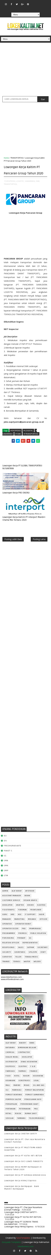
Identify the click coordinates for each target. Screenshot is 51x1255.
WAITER (27, 961)
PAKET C (8, 850)
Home (6, 158)
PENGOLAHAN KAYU (33, 1099)
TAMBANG (21, 1118)
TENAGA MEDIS (31, 957)
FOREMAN (22, 910)
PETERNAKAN (25, 1109)
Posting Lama (39, 539)
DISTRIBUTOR (11, 1062)
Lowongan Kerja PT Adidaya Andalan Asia (25, 1175)
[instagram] (6, 4)
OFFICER (43, 919)
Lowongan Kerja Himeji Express (20, 1181)
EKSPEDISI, (11, 181)
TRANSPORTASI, (10, 184)
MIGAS (27, 1085)
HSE (20, 914)
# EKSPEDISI (15, 430)
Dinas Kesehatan (29, 1062)
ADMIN (5, 891)
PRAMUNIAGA (35, 929)
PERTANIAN (11, 1109)
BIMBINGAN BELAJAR (27, 1048)
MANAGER (6, 919)
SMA (6, 860)
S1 (5, 855)
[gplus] (22, 4)
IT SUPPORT (30, 914)
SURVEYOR (7, 957)
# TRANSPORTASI (31, 434)
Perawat (21, 938)
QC (30, 938)
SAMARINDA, (30, 181)
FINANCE (34, 1071)
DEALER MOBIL (12, 1057)
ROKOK (18, 1113)
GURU (4, 914)
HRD (12, 914)
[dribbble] (39, 3)
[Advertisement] (25, 70)
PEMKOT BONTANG (14, 1095)
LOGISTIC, (20, 181)
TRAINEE (6, 961)
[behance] (22, 8)
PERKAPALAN (11, 1104)
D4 (5, 840)
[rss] (44, 3)
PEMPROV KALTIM (13, 1099)
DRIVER (30, 905)
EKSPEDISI (10, 1066)
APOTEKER (29, 891)
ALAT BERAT (17, 891)
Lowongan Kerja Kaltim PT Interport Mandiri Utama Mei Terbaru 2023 (23, 518)
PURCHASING (8, 938)
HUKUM (26, 1076)
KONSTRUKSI (24, 1080)
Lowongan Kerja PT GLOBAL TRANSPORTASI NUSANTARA (22, 467)
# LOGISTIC (28, 430)
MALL (8, 1085)
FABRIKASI (10, 1071)
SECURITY (6, 952)
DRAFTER (20, 905)
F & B (32, 1066)
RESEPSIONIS (8, 947)
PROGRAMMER (8, 933)
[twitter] (17, 4)
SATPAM (30, 947)
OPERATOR (7, 924)
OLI (7, 1090)
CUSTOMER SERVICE (11, 900)
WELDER (37, 961)
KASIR (41, 914)
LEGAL (36, 1080)
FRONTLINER (35, 910)
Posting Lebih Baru (13, 539)
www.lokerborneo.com (11, 977)
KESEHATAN (38, 1076)
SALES (21, 947)
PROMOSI (22, 933)
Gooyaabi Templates (11, 1242)
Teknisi (16, 961)
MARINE (17, 1085)
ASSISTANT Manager (11, 896)
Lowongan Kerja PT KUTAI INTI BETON (23, 1156)
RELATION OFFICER (10, 943)
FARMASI (22, 1071)
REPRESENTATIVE (30, 943)
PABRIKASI (17, 1090)
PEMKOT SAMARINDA (35, 1095)
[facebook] (11, 4)
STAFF (43, 952)
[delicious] (28, 8)
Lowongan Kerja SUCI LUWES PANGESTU (23, 1161)
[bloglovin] (33, 3)
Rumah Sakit (31, 1113)
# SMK (18, 434)
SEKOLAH (10, 1118)
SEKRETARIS (19, 952)
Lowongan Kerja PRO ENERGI (16, 492)
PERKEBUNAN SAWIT (29, 1104)
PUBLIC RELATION (38, 933)
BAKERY (22, 1043)
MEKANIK (32, 919)
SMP (6, 870)
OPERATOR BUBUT (23, 924)
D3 (5, 835)
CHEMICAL (10, 1052)
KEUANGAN (10, 1080)
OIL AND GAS (38, 1085)
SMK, (38, 181)
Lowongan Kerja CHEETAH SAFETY (20, 1134)
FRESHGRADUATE (12, 845)
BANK (32, 1043)
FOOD (8, 1076)
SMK (6, 865)
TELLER (18, 957)
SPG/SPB (33, 952)
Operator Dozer (10, 929)
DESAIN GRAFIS (30, 900)
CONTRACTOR (24, 1052)
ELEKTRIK (41, 905)
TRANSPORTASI (17, 158)
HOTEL (17, 1076)
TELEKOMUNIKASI (36, 1118)
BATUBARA (10, 1048)
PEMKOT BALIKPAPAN (34, 1090)
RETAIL (8, 1113)
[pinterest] (28, 4)
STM (6, 875)
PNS (24, 929)
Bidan (27, 896)
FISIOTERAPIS (8, 910)
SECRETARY (43, 947)
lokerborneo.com (25, 1246)
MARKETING (19, 919)
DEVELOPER (7, 905)
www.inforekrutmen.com (12, 979)
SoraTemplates (23, 1237)
